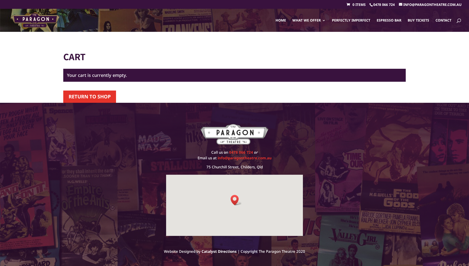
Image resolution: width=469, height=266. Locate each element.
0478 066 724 (384, 4)
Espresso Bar (389, 21)
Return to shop (90, 96)
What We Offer (306, 21)
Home (281, 21)
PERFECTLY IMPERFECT (351, 21)
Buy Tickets (418, 21)
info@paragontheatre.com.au (245, 157)
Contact (443, 21)
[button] (236, 200)
